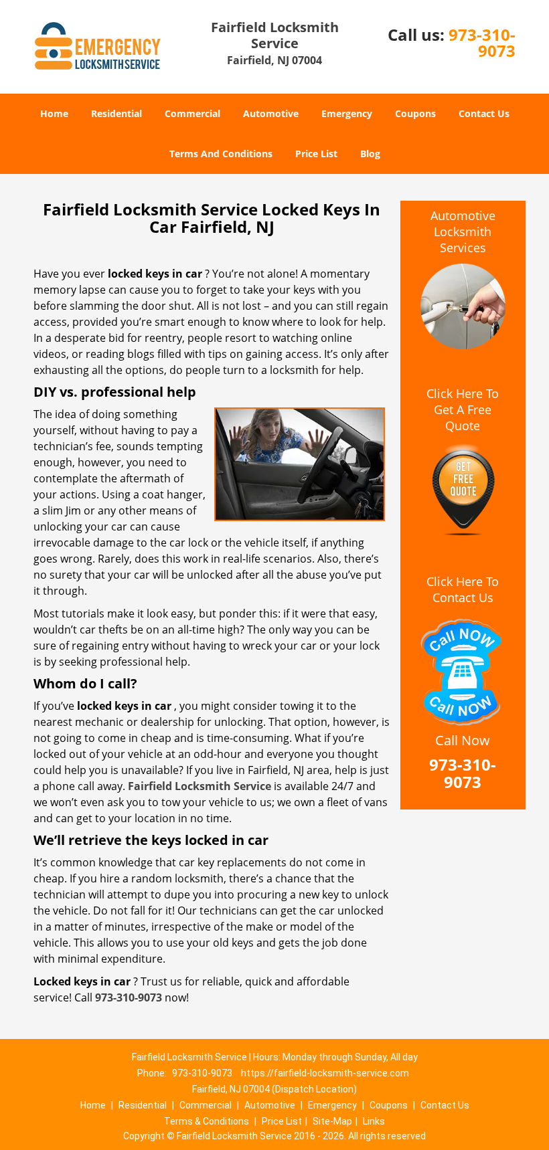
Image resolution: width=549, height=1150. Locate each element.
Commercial (192, 113)
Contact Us (484, 113)
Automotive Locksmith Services (462, 231)
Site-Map (332, 1121)
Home (54, 113)
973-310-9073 (482, 42)
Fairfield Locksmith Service (199, 786)
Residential (116, 113)
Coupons (415, 113)
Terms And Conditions (220, 153)
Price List (316, 153)
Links (374, 1121)
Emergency (346, 113)
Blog (370, 153)
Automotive (271, 113)
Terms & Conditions (206, 1121)
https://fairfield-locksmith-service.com (325, 1073)
